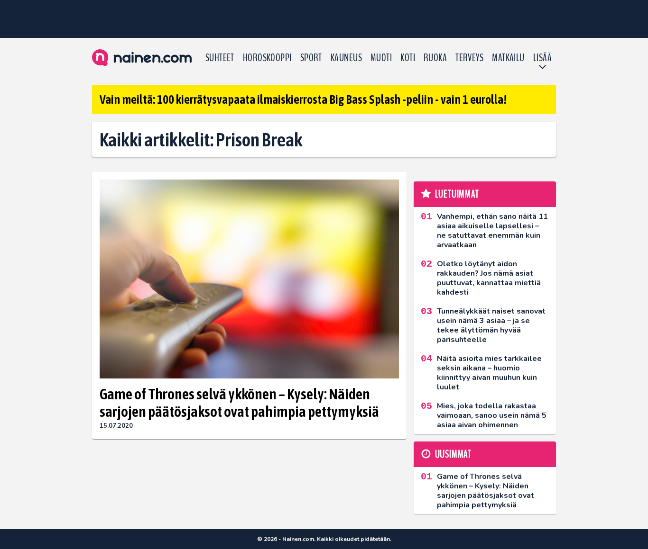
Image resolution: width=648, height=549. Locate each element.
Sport (311, 58)
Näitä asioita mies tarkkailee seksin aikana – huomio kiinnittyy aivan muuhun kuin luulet (489, 372)
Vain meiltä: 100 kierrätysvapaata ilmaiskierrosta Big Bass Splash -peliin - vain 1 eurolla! (303, 99)
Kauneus (346, 58)
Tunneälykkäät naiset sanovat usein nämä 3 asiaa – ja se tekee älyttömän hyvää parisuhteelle (491, 325)
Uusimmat (453, 454)
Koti (407, 58)
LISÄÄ (542, 58)
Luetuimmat (457, 194)
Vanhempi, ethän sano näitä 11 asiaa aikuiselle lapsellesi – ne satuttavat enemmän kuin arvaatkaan (492, 230)
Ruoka (435, 58)
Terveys (469, 58)
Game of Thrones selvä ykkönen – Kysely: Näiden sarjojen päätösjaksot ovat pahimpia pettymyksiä (239, 402)
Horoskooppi (267, 58)
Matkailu (508, 58)
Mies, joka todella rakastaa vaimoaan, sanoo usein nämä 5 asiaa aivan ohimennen (491, 415)
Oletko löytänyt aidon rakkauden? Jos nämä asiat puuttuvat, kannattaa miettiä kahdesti (489, 278)
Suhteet (219, 58)
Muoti (381, 58)
